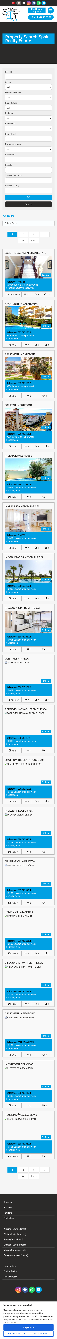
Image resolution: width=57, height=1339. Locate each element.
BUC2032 (22, 535)
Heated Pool (10, 134)
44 (23, 241)
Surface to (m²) (12, 186)
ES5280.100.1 (24, 586)
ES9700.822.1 (24, 484)
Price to (8, 165)
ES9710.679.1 (24, 890)
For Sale (8, 1207)
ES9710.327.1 (24, 839)
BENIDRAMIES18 (26, 1042)
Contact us (9, 1218)
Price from (10, 155)
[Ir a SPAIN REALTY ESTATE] (11, 14)
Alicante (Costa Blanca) (15, 1229)
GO (28, 197)
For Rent (8, 1212)
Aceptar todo (28, 1327)
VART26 (21, 282)
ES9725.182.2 (24, 687)
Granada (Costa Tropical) (15, 1244)
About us (8, 1202)
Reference (10, 72)
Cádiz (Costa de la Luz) (15, 1234)
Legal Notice (10, 1266)
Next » (34, 241)
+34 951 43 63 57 (42, 17)
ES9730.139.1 (24, 991)
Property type (11, 103)
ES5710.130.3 (24, 332)
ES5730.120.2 (24, 383)
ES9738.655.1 (24, 941)
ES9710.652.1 (24, 1144)
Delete (28, 204)
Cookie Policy (10, 1271)
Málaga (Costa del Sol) (15, 1250)
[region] (28, 1320)
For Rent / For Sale (13, 92)
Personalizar (14, 1333)
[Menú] (51, 10)
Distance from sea (13, 144)
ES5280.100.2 (24, 789)
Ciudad (8, 82)
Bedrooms (9, 113)
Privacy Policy (10, 1276)
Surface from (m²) (13, 175)
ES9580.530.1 (24, 637)
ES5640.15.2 (24, 738)
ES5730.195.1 (24, 434)
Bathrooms (10, 124)
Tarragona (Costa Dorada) (16, 1255)
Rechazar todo (40, 1333)
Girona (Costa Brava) (13, 1239)
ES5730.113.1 (24, 1093)
